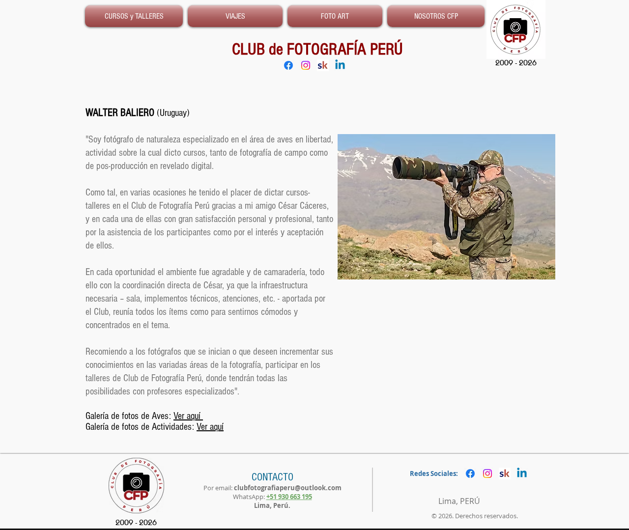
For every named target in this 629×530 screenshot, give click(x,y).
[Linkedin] (340, 65)
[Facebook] (288, 65)
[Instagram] (306, 65)
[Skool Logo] (323, 65)
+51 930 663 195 (289, 496)
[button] (435, 16)
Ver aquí (188, 416)
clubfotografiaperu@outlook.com (288, 487)
